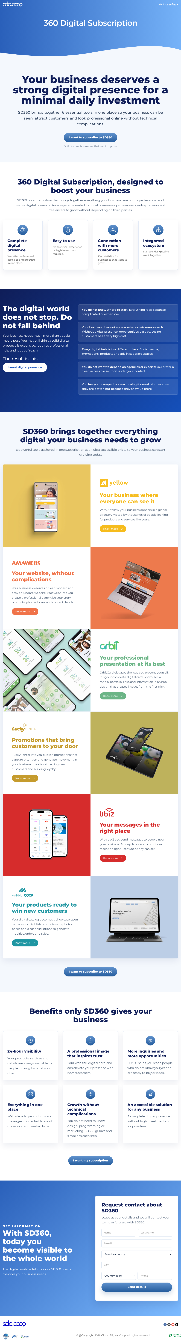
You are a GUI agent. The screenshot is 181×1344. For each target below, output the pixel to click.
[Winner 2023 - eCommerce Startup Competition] (7, 1336)
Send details (137, 1287)
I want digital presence (25, 367)
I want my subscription (90, 1160)
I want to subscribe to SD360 (90, 137)
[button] (168, 4)
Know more (110, 528)
